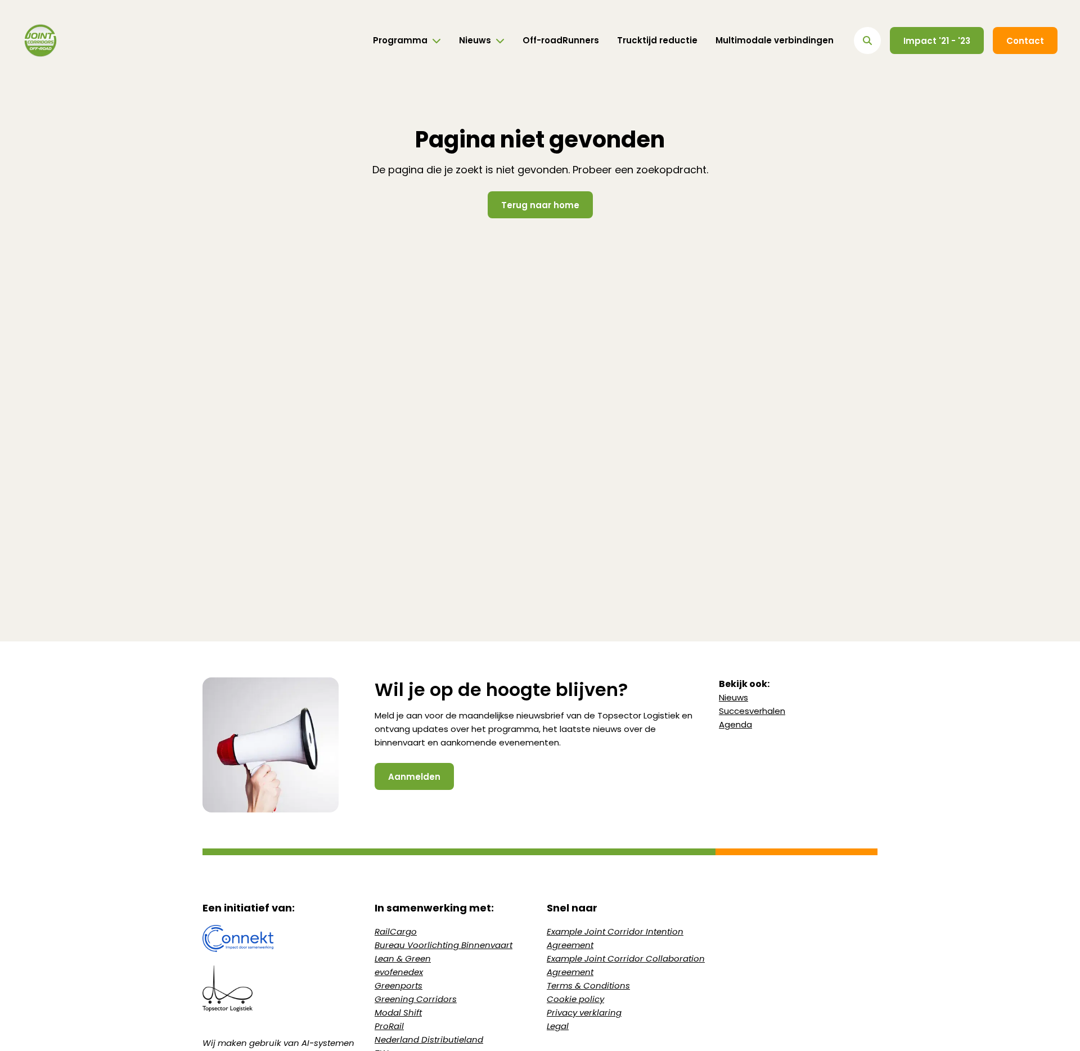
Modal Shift (398, 1012)
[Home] (40, 41)
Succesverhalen (752, 711)
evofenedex (399, 972)
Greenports (398, 985)
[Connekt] (281, 938)
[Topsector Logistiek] (281, 988)
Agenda (735, 724)
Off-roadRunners (561, 40)
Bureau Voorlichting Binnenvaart (443, 945)
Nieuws (733, 697)
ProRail (389, 1026)
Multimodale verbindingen (775, 40)
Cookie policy (575, 999)
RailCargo (396, 931)
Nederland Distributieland (429, 1039)
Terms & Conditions (588, 985)
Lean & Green (403, 958)
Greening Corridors (416, 999)
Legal (558, 1026)
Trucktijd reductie (657, 40)
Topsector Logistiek (638, 715)
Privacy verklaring (584, 1012)
